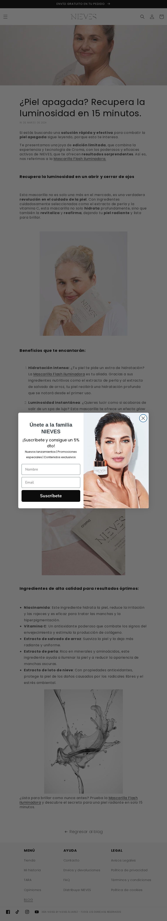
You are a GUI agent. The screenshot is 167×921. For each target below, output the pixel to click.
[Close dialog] (143, 418)
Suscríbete (51, 496)
